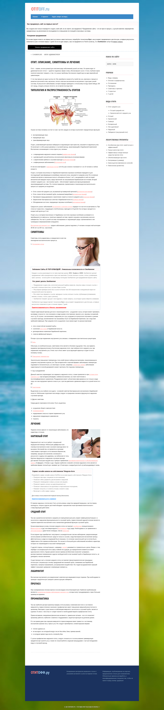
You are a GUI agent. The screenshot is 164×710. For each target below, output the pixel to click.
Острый (110, 116)
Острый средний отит (117, 110)
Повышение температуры (40, 356)
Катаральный (112, 124)
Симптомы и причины (115, 88)
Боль (34, 342)
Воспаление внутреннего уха (40, 225)
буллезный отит (60, 162)
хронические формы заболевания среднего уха (53, 592)
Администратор (54, 54)
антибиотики (77, 526)
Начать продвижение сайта (44, 47)
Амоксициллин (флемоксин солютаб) (120, 163)
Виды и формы (113, 78)
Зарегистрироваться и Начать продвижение (49, 307)
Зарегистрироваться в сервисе (44, 499)
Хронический (112, 119)
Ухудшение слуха (38, 244)
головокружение (38, 411)
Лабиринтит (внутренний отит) (118, 132)
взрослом (66, 531)
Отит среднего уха (114, 107)
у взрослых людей (79, 365)
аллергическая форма (84, 191)
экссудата (43, 329)
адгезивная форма (79, 202)
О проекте (44, 17)
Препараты (111, 86)
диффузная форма (69, 154)
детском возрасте (36, 531)
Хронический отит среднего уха (120, 113)
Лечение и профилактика (116, 80)
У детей (110, 94)
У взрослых (112, 91)
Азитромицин (62, 528)
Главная (35, 17)
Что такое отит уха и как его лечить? (87, 707)
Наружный (111, 129)
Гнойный (111, 121)
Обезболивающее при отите (117, 157)
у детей (64, 547)
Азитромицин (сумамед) (116, 160)
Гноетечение (36, 387)
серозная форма (88, 197)
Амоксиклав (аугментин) (116, 165)
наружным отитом (52, 167)
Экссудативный (113, 127)
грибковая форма (69, 159)
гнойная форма (78, 199)
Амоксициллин (36, 528)
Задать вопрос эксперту (59, 17)
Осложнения (112, 83)
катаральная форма (79, 194)
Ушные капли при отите (115, 150)
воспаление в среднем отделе (62, 206)
